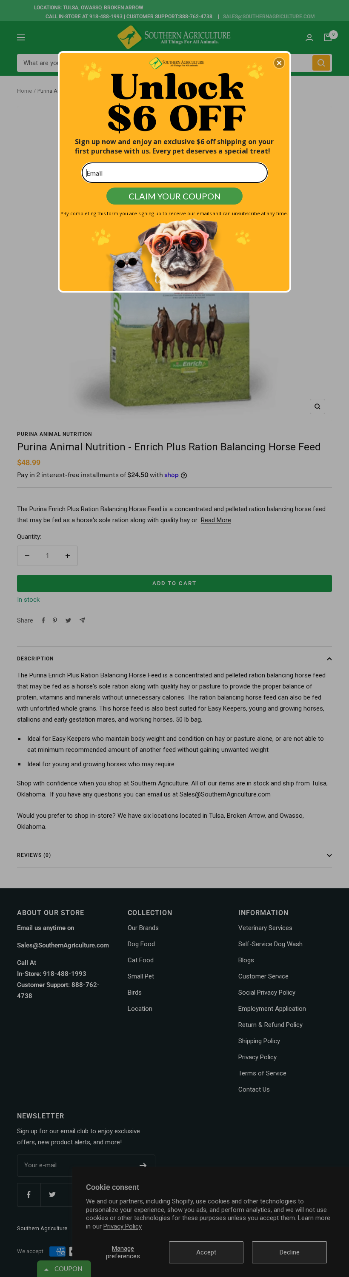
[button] (279, 63)
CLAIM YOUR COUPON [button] (175, 196)
